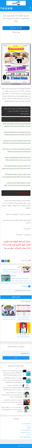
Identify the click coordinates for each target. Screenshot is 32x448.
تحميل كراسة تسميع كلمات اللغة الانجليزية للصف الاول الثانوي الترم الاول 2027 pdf (23, 319)
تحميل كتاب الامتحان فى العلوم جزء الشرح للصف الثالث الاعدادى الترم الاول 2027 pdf (12, 402)
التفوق (19, 446)
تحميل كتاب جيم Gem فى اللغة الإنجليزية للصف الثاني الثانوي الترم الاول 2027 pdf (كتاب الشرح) (12, 395)
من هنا (6, 248)
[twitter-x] (6, 8)
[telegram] (11, 8)
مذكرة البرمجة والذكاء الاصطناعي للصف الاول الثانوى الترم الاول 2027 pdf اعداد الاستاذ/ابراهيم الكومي (8, 319)
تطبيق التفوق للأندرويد (25, 437)
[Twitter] (5, 261)
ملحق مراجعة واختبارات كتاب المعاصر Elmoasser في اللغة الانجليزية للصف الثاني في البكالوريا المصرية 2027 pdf (12, 373)
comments (24, 286)
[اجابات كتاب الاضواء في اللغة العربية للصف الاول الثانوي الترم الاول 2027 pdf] (23, 327)
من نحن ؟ (28, 426)
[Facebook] (2, 261)
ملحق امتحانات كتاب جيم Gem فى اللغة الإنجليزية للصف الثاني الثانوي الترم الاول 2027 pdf (12, 410)
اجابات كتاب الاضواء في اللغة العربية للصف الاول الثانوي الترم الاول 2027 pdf (23, 336)
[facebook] (3, 8)
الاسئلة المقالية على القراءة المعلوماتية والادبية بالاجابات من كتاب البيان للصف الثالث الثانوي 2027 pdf (12, 388)
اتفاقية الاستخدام (26, 430)
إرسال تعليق (16, 297)
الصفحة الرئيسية (26, 423)
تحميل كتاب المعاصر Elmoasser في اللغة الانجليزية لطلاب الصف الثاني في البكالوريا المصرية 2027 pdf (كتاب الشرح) (12, 381)
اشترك (16, 357)
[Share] (8, 261)
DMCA (29, 428)
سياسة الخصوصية (25, 432)
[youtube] (9, 8)
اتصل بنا (28, 435)
